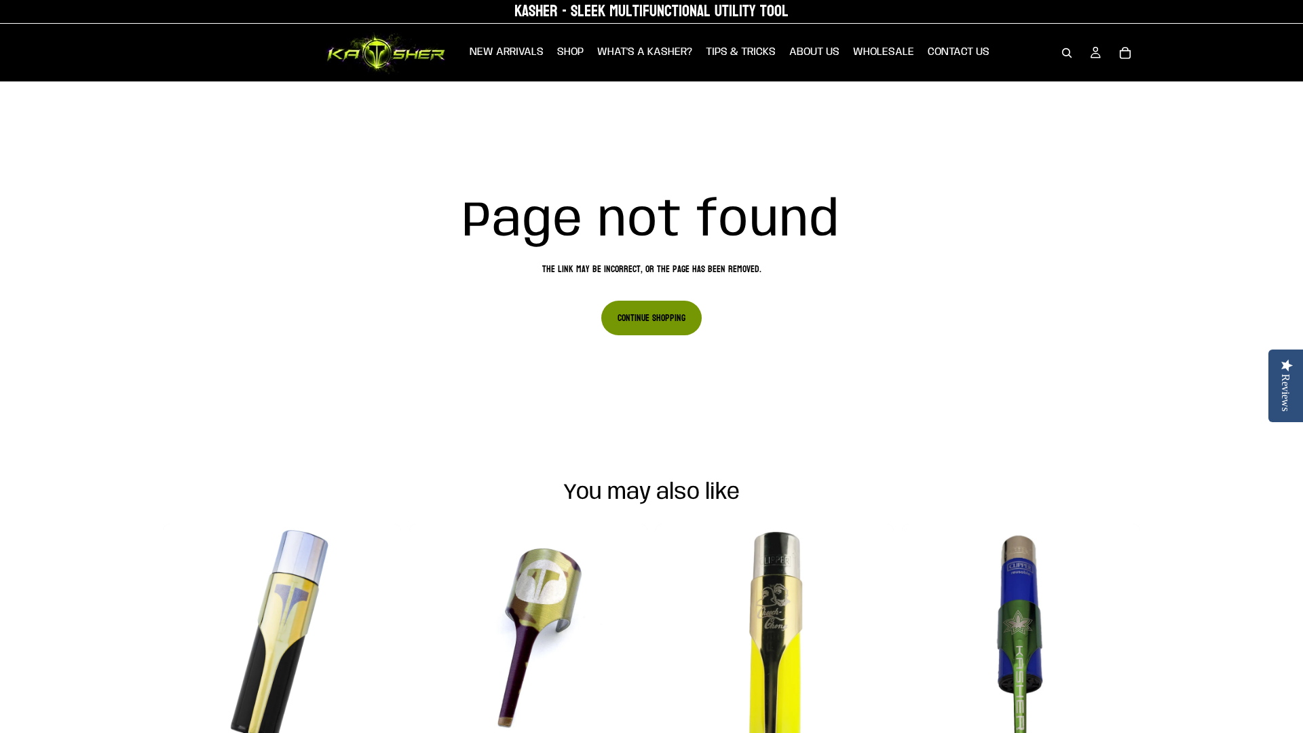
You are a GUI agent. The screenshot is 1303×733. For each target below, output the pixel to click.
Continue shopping (651, 317)
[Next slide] (380, 643)
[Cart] (1125, 53)
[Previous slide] (183, 643)
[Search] (1067, 53)
